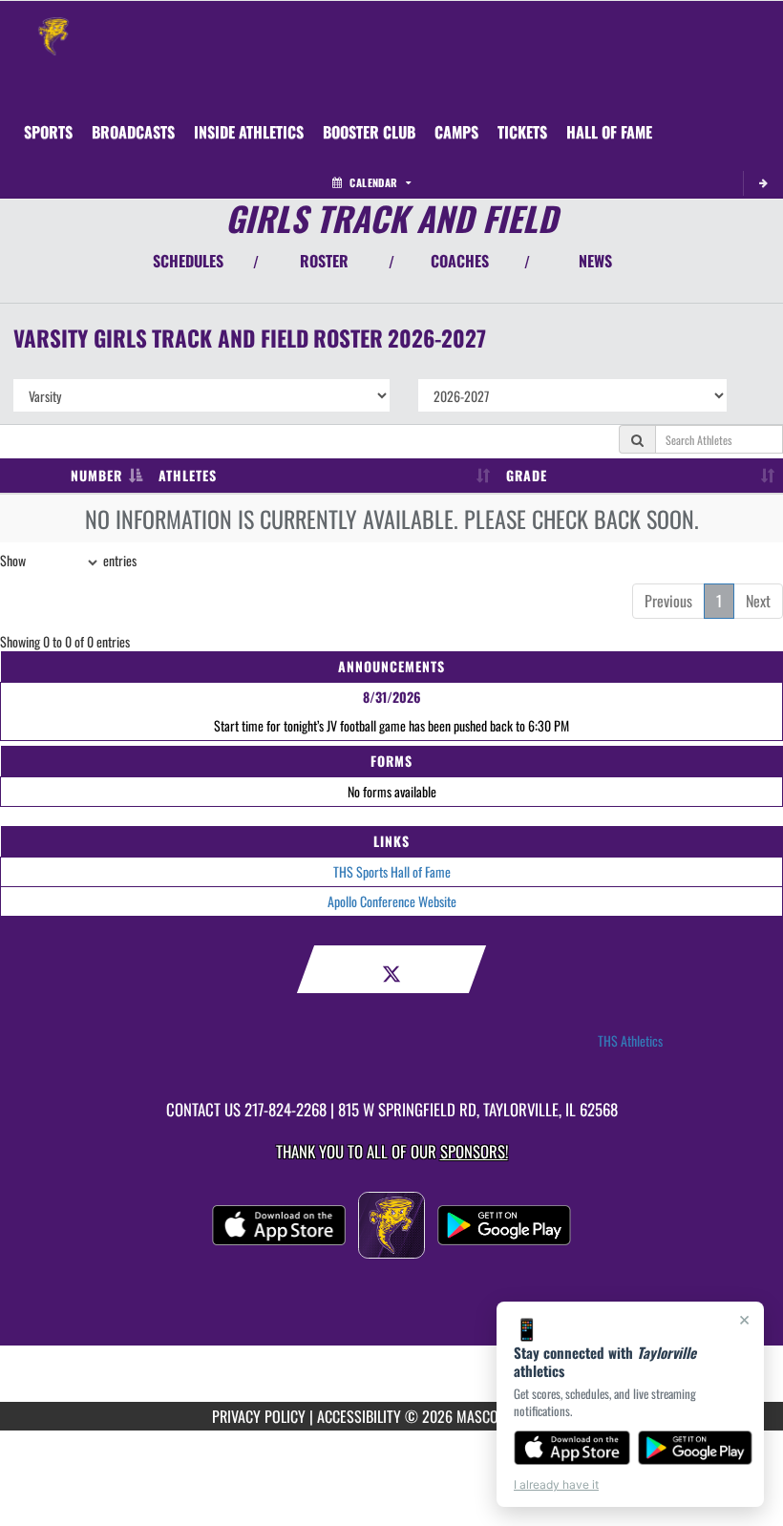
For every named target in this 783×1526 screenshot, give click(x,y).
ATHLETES (188, 475)
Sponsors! (474, 1151)
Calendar (373, 182)
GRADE (526, 475)
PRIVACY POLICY (259, 1416)
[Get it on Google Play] (695, 1448)
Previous (668, 600)
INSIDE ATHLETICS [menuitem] (249, 131)
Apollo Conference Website (392, 901)
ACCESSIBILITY (359, 1416)
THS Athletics (630, 1040)
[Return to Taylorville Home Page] (53, 25)
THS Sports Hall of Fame (392, 871)
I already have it (556, 1484)
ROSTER (324, 260)
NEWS (595, 260)
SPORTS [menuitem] (48, 131)
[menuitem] (133, 131)
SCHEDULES (188, 260)
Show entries (68, 560)
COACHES (460, 260)
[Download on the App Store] (572, 1448)
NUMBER (96, 475)
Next (758, 600)
